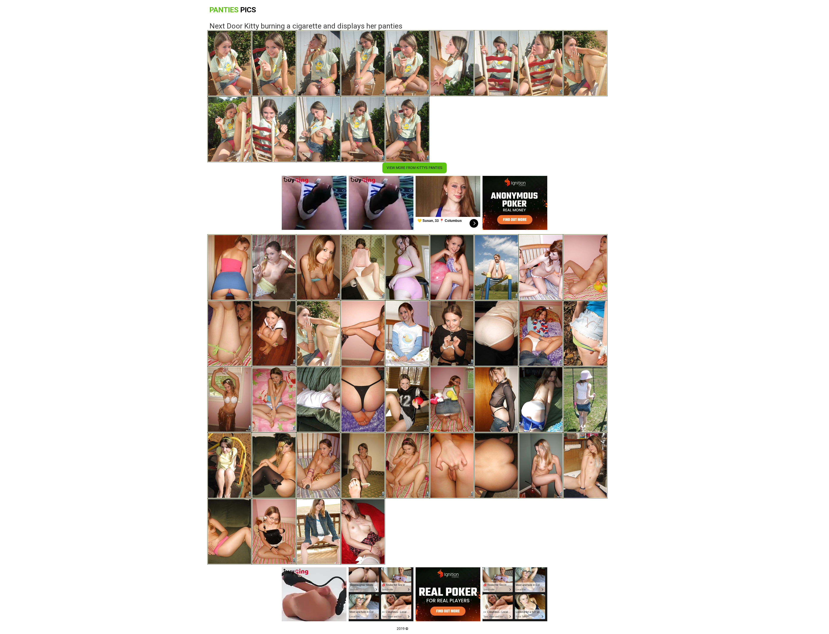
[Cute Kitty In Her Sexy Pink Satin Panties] (407, 465)
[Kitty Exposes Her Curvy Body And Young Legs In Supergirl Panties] (274, 399)
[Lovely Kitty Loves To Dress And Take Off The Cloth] (274, 465)
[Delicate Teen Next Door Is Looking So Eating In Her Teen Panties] (452, 465)
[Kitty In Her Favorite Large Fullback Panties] (541, 333)
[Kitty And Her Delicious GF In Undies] (541, 267)
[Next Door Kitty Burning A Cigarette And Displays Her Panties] (318, 333)
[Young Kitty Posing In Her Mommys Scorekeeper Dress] (496, 333)
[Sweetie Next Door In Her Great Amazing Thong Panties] (274, 267)
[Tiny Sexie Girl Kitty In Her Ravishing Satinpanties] (363, 465)
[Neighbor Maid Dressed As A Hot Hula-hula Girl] (229, 399)
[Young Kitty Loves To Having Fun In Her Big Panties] (274, 333)
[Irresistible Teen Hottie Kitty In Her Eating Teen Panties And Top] (452, 267)
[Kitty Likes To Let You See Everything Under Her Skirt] (585, 333)
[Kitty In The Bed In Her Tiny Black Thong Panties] (274, 531)
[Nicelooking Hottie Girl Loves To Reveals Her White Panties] (363, 531)
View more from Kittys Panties (414, 168)
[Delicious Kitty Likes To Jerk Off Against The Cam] (585, 465)
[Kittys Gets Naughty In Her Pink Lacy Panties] (318, 399)
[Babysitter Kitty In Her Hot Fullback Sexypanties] (318, 465)
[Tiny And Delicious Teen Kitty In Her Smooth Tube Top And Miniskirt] (229, 267)
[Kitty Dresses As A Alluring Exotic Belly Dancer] (363, 333)
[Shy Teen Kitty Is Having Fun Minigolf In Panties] (541, 465)
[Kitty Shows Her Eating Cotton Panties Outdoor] (318, 531)
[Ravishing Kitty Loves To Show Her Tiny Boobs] (585, 399)
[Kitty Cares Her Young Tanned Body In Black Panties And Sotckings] (452, 333)
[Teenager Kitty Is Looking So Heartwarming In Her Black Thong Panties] (363, 399)
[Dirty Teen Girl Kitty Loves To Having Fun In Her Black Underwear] (585, 267)
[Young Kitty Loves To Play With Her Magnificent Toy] (452, 399)
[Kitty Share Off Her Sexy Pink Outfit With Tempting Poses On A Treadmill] (407, 267)
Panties (232, 9)
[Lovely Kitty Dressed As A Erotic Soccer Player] (407, 399)
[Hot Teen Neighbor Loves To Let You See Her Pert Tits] (318, 267)
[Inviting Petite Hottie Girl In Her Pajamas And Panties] (407, 333)
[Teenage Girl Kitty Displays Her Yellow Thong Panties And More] (496, 465)
